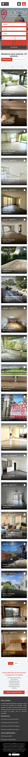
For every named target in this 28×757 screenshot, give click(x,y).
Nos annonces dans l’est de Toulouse (9, 722)
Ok (9, 754)
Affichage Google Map (20, 59)
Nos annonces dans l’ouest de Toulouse (10, 726)
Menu (6, 3)
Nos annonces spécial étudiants (8, 739)
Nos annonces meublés (6, 736)
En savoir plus (15, 754)
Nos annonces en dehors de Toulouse (10, 729)
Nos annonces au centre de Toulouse (10, 719)
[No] (26, 749)
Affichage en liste (6, 59)
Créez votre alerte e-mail (14, 692)
